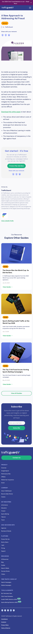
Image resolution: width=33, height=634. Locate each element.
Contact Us (16, 458)
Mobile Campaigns (6, 585)
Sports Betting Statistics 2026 (9, 602)
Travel (2, 520)
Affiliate (3, 476)
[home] (9, 7)
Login (2, 545)
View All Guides (16, 393)
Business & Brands (6, 531)
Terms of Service (5, 628)
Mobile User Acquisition (7, 479)
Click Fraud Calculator (7, 596)
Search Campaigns (6, 582)
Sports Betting (5, 514)
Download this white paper (11, 112)
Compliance (4, 619)
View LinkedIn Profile (7, 221)
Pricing (3, 548)
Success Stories (5, 571)
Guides (3, 565)
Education (4, 508)
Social (2, 482)
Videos (3, 574)
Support (3, 551)
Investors (3, 622)
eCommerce (4, 505)
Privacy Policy (5, 625)
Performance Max (5, 474)
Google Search (5, 471)
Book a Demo (4, 542)
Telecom (3, 517)
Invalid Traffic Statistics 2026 (9, 599)
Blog (2, 562)
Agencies (3, 528)
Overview (3, 468)
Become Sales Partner (7, 494)
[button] (29, 8)
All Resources (4, 559)
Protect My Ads (5, 539)
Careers (3, 497)
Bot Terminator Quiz (6, 593)
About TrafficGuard (6, 491)
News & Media (5, 568)
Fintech (3, 511)
